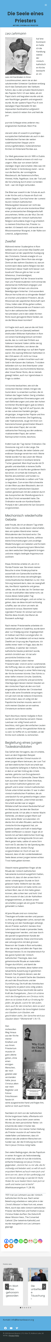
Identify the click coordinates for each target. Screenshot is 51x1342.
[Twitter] (11, 1241)
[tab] (20, 1307)
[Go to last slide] (7, 1287)
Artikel (16, 25)
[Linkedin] (16, 1241)
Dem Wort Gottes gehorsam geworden (12, 1290)
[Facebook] (6, 1241)
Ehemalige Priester (29, 25)
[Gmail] (30, 1241)
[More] (11, 1246)
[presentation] (13, 1274)
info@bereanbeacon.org (22, 1319)
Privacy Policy (14, 1335)
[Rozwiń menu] (45, 5)
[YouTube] (11, 1328)
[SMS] (35, 1241)
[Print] (6, 1246)
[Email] (26, 1241)
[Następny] (44, 1287)
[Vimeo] (16, 1328)
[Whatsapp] (21, 1241)
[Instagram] (40, 1241)
